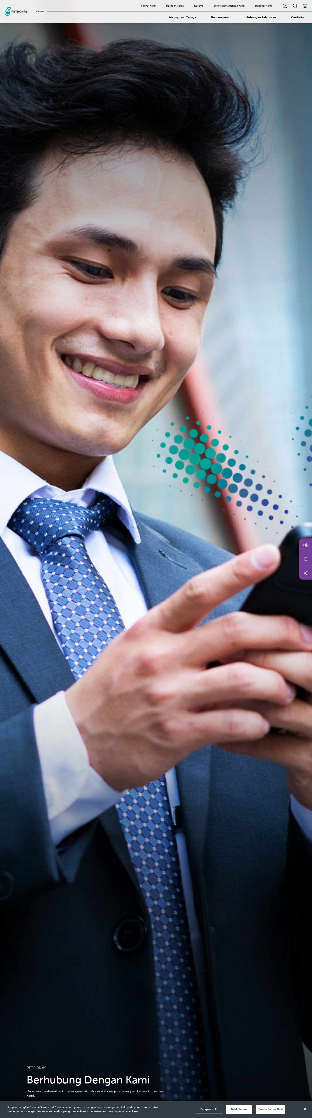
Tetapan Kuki (208, 1109)
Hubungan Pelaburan (261, 17)
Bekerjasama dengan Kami (229, 5)
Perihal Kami (148, 5)
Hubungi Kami (263, 5)
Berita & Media (175, 5)
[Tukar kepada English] (285, 6)
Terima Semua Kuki (270, 1109)
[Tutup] (305, 1109)
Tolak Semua (239, 1109)
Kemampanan (220, 17)
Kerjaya (198, 5)
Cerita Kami (299, 17)
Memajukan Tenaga (182, 17)
